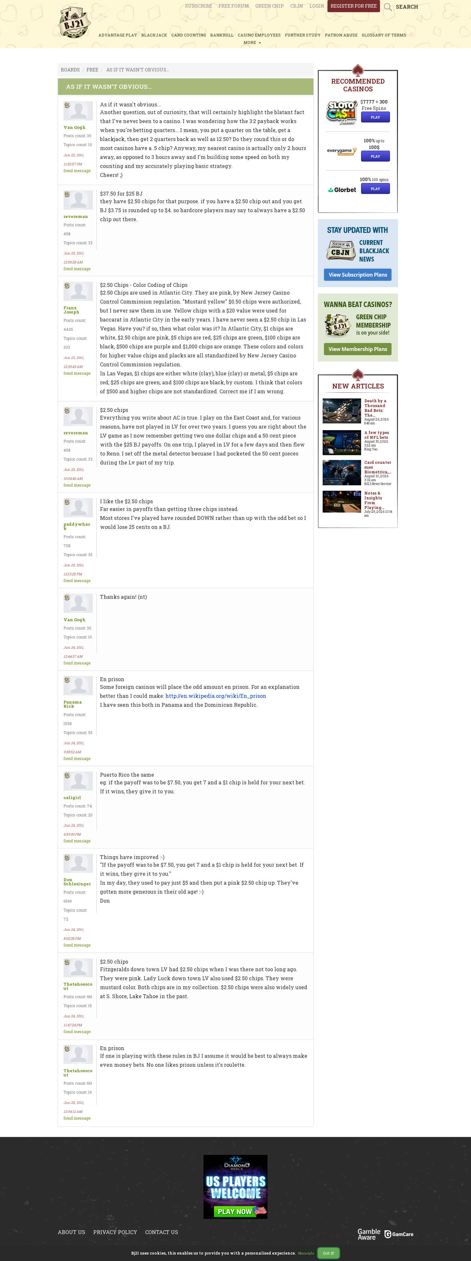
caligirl (72, 798)
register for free (354, 6)
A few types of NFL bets (376, 435)
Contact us (161, 1232)
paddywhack (76, 526)
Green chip (269, 6)
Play (375, 117)
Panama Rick (72, 704)
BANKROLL (222, 35)
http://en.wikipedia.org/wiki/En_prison (215, 695)
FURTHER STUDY (303, 35)
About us (71, 1232)
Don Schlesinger (77, 882)
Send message (76, 170)
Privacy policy (115, 1232)
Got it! (328, 1253)
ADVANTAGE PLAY (117, 35)
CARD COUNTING (188, 35)
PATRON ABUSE (341, 35)
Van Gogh (74, 127)
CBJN (296, 6)
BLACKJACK (154, 35)
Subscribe (198, 6)
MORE (251, 42)
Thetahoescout (77, 986)
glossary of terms (384, 35)
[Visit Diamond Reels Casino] (235, 1186)
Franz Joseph (71, 310)
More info (306, 1253)
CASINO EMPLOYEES (259, 35)
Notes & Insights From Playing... (374, 500)
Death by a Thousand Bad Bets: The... (375, 408)
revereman (75, 216)
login (317, 6)
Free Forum (234, 6)
